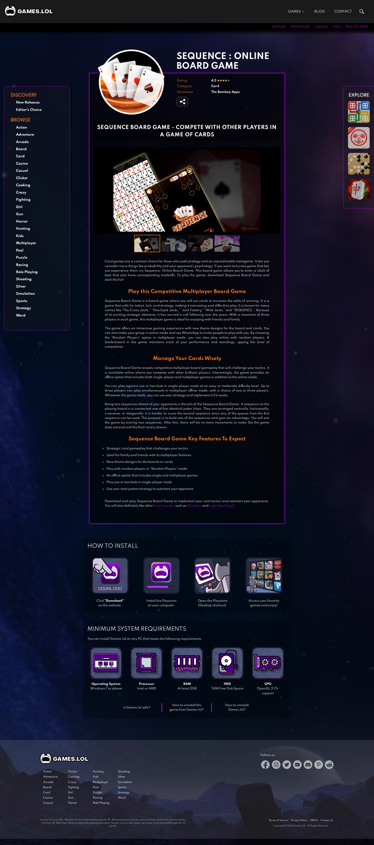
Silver (21, 286)
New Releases (28, 102)
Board (21, 149)
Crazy (21, 192)
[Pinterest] (319, 765)
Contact (343, 11)
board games (164, 505)
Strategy (23, 308)
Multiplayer (357, 26)
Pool (19, 250)
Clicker (22, 178)
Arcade (22, 142)
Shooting (24, 279)
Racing (22, 265)
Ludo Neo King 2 (221, 505)
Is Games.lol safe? (136, 707)
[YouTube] (297, 765)
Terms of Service (278, 820)
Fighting (23, 200)
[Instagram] (276, 765)
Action (278, 26)
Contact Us (327, 820)
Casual (321, 26)
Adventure (300, 26)
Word (21, 315)
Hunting (23, 229)
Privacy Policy (299, 820)
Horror (22, 221)
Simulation (25, 294)
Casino (22, 163)
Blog (319, 11)
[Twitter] (287, 765)
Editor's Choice (29, 110)
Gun (19, 214)
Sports (21, 301)
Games (294, 11)
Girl (19, 207)
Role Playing (27, 272)
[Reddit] (329, 765)
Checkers (194, 505)
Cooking (23, 185)
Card (20, 156)
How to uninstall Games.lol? (237, 707)
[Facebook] (265, 765)
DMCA (314, 820)
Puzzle (21, 257)
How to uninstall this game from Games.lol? (186, 707)
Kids (337, 26)
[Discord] (308, 765)
